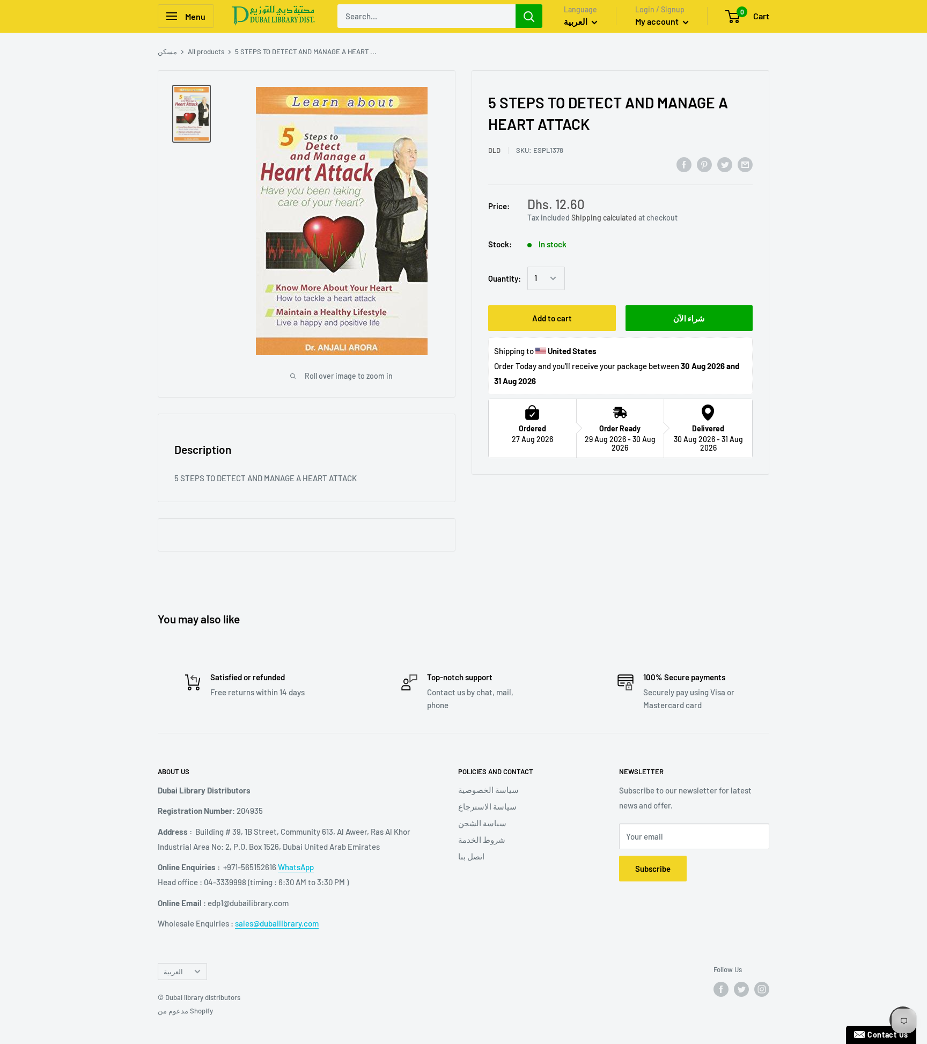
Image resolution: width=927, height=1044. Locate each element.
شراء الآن (689, 318)
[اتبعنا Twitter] (741, 989)
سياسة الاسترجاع (487, 806)
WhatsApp (296, 867)
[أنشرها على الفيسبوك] (683, 164)
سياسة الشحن (482, 823)
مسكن (167, 51)
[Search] (529, 16)
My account (657, 21)
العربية (173, 971)
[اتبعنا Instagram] (761, 989)
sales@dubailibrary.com (277, 923)
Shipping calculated (604, 217)
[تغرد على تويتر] (724, 164)
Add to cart (552, 318)
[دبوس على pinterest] (704, 164)
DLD (494, 150)
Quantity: (504, 278)
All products (206, 51)
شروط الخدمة (481, 839)
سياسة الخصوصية (488, 790)
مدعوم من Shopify (185, 1010)
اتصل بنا (471, 856)
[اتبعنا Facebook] (721, 989)
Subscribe (653, 868)
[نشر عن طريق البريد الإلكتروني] (745, 164)
